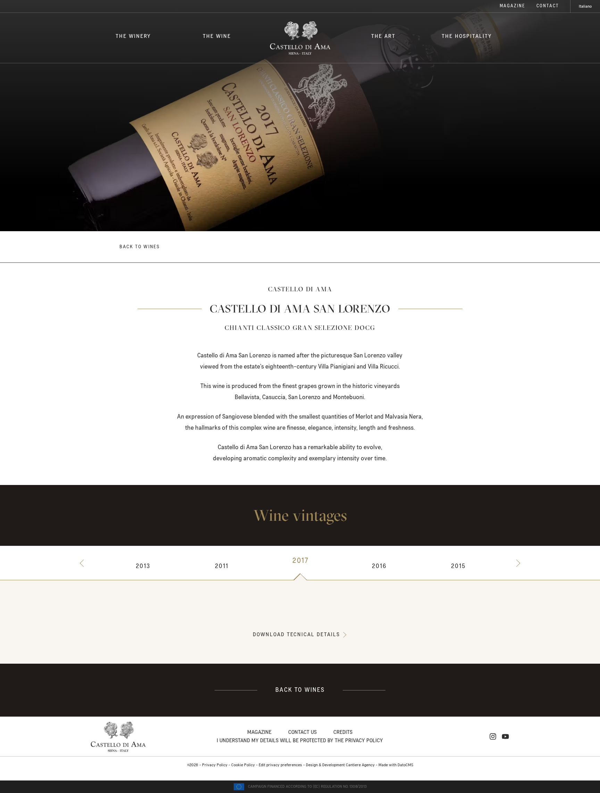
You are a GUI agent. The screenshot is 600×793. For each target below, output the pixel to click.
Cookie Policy (243, 765)
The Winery (133, 36)
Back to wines (139, 246)
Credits (342, 732)
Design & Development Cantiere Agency (340, 765)
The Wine (217, 36)
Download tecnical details (296, 634)
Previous (83, 563)
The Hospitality (467, 36)
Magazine (512, 6)
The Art (383, 36)
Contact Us (302, 732)
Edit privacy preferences (280, 765)
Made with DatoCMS (395, 765)
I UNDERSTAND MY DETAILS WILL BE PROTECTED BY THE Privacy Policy (300, 740)
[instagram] (493, 736)
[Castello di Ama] (300, 38)
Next (516, 563)
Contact (547, 6)
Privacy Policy (214, 765)
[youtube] (505, 736)
